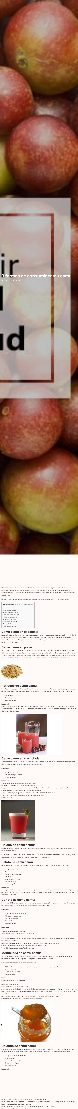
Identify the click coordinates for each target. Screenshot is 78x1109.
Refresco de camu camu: (10, 612)
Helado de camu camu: (9, 617)
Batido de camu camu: (9, 619)
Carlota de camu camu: (9, 621)
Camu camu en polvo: (9, 610)
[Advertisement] (39, 573)
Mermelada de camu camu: (11, 624)
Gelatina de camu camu (9, 626)
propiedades (43, 590)
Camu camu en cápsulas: (10, 608)
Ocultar (31, 604)
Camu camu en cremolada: (10, 615)
